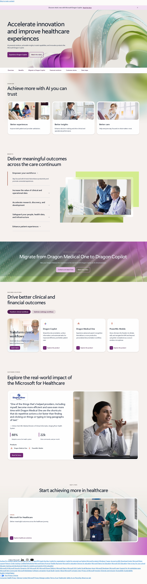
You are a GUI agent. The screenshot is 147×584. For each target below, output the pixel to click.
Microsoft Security (14, 568)
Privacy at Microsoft (88, 571)
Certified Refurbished (27, 563)
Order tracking (15, 563)
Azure (93, 568)
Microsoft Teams (61, 568)
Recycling (78, 578)
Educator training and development (11, 566)
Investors (98, 571)
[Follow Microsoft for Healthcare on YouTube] (32, 559)
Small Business (86, 568)
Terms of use (54, 578)
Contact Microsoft (28, 578)
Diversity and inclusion (108, 571)
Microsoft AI (4, 568)
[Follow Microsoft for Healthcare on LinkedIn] (22, 559)
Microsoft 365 (34, 568)
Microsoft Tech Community (8, 571)
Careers (57, 571)
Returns (7, 563)
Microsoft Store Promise (42, 563)
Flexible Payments (56, 563)
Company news (76, 571)
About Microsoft (65, 571)
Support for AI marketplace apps (130, 568)
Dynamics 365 (25, 568)
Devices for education (84, 563)
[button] (36, 54)
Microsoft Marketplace (25, 571)
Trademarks (62, 578)
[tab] (19, 312)
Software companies (39, 571)
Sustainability (128, 571)
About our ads (86, 578)
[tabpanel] (73, 335)
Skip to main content (7, 1)
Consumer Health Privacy (8, 578)
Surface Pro (4, 561)
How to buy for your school (136, 563)
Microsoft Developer (102, 568)
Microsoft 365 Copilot (74, 568)
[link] (11, 71)
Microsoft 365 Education (119, 563)
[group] (28, 118)
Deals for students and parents (33, 566)
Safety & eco (71, 578)
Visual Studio (50, 571)
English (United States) (7, 573)
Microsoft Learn (114, 568)
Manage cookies (44, 578)
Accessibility (120, 571)
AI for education (48, 566)
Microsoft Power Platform (47, 568)
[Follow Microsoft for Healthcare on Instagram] (27, 559)
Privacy (36, 578)
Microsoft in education (69, 563)
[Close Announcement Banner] (137, 7)
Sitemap (19, 578)
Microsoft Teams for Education (101, 563)
